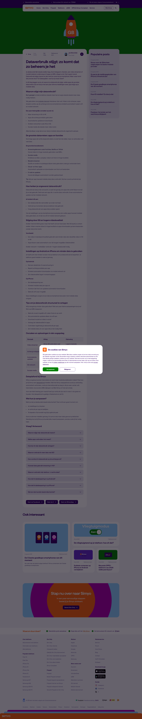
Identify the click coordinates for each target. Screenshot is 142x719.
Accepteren (51, 369)
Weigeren (67, 369)
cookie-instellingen (59, 362)
